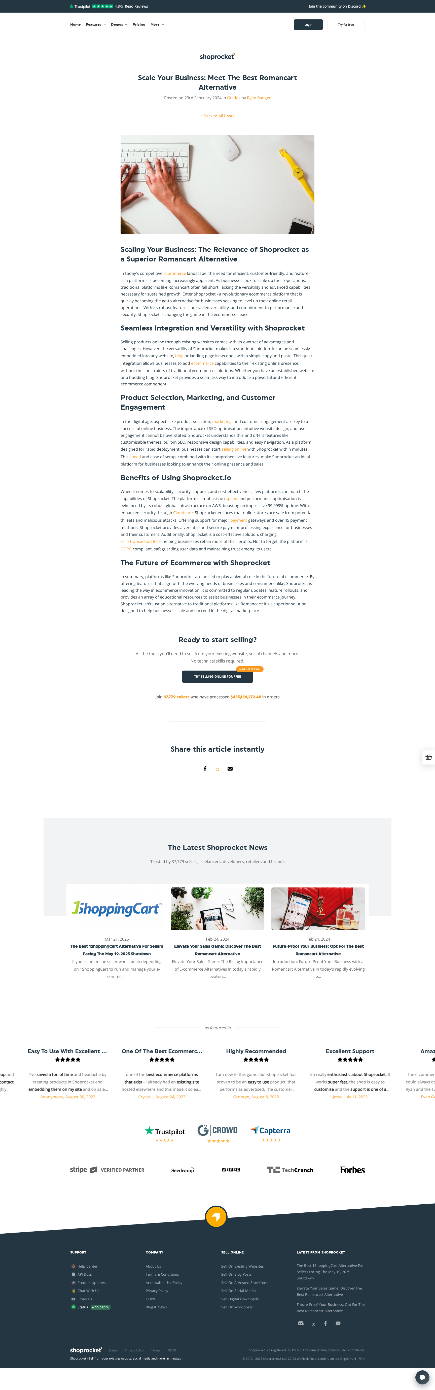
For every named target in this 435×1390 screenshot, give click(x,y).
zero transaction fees (141, 541)
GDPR (126, 549)
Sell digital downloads (240, 1299)
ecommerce (174, 273)
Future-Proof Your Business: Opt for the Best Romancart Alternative (331, 1307)
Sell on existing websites (242, 1266)
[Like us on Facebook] (325, 1324)
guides (233, 98)
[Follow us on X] (313, 1324)
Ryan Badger (259, 98)
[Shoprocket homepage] (86, 1349)
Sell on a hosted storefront (244, 1282)
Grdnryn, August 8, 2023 (231, 1097)
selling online (234, 449)
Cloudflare (183, 512)
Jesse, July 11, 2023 (325, 1097)
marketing (222, 421)
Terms (155, 1350)
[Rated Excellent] (91, 6)
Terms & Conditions (162, 1274)
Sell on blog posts (236, 1274)
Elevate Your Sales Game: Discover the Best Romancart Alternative (329, 1291)
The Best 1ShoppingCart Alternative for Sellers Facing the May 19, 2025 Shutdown (330, 1271)
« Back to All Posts (218, 116)
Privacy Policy (157, 1290)
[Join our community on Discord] (300, 1324)
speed (135, 456)
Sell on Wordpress (237, 1307)
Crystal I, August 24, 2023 (136, 1097)
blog (179, 355)
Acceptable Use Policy (164, 1282)
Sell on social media (238, 1290)
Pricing (139, 24)
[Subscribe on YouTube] (338, 1324)
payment (238, 520)
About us (153, 1266)
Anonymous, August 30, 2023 (42, 1097)
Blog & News (156, 1307)
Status (112, 1350)
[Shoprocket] (217, 1220)
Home (75, 24)
